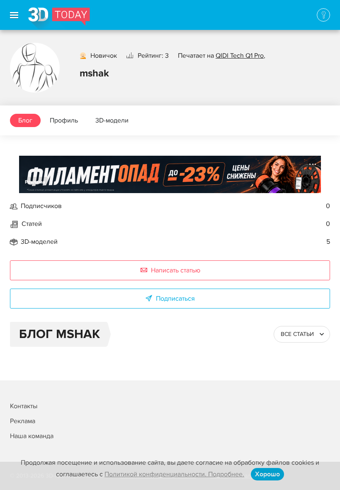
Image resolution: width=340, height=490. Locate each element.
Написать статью (175, 270)
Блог (25, 120)
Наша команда (31, 436)
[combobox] (302, 334)
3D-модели (112, 120)
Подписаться (175, 298)
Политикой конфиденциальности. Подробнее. (174, 474)
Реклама (35, 182)
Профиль (64, 120)
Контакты (23, 406)
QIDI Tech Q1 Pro (240, 55)
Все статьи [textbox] (297, 334)
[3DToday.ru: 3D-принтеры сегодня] (59, 18)
